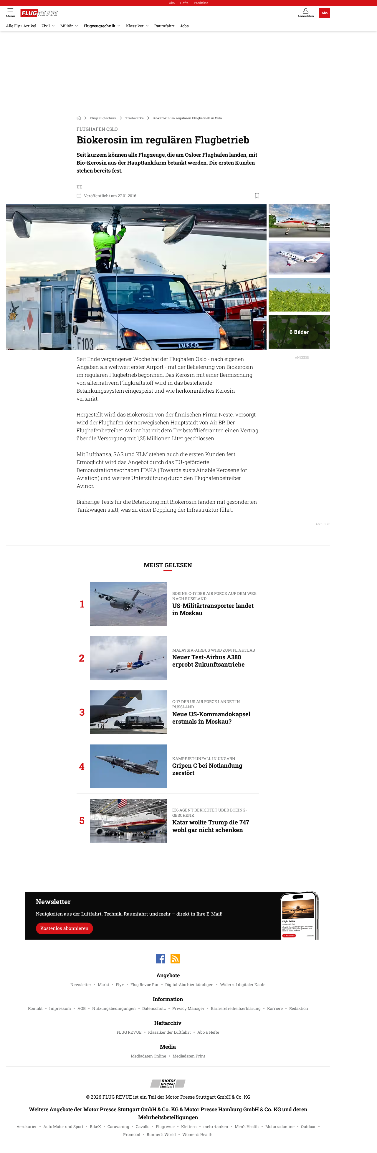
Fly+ (120, 984)
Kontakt (35, 1008)
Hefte (184, 3)
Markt (103, 984)
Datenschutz (154, 1008)
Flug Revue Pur (144, 984)
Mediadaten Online (148, 1056)
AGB (81, 1008)
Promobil (131, 1134)
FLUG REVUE (129, 1032)
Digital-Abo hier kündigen (189, 984)
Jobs (184, 26)
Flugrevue (165, 1126)
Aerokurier (26, 1126)
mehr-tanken (215, 1126)
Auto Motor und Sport (63, 1126)
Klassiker (135, 26)
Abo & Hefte (208, 1032)
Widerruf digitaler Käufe (242, 984)
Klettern (189, 1126)
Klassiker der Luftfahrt (169, 1032)
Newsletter (80, 984)
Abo (172, 3)
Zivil (46, 26)
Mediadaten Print (189, 1056)
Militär (66, 26)
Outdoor (308, 1126)
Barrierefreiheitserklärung (236, 1008)
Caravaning (118, 1126)
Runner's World (161, 1134)
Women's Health (197, 1134)
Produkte (201, 3)
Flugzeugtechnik (99, 26)
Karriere (275, 1008)
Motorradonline (280, 1126)
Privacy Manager (188, 1008)
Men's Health (247, 1126)
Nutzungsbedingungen (114, 1008)
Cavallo (142, 1126)
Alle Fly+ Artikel (21, 26)
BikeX (95, 1126)
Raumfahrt (164, 26)
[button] (136, 277)
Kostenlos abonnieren (64, 928)
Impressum (60, 1008)
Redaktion (298, 1008)
